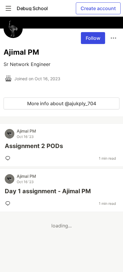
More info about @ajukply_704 (61, 103)
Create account (98, 8)
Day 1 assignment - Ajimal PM (48, 191)
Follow (93, 38)
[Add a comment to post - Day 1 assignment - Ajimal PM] (9, 203)
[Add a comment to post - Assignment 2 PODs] (9, 158)
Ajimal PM (26, 130)
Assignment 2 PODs (34, 146)
